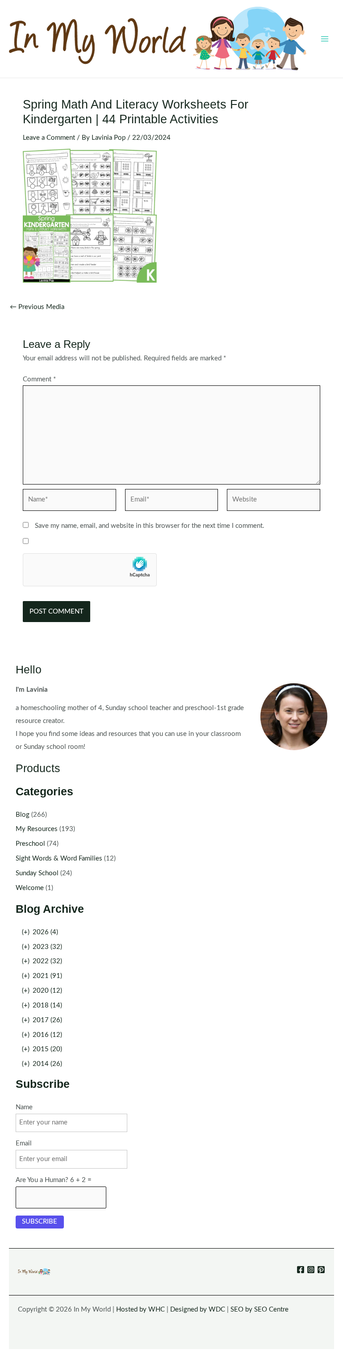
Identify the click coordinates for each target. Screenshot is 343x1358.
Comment (39, 379)
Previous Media (37, 307)
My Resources (37, 829)
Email (24, 1143)
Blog (22, 814)
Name (24, 1107)
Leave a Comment (49, 137)
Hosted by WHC (140, 1309)
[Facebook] (301, 1270)
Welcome (30, 888)
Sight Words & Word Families (59, 858)
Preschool (30, 843)
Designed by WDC (197, 1309)
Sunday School (37, 873)
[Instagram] (311, 1270)
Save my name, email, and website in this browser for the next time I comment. (149, 525)
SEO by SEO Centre (259, 1309)
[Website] (273, 501)
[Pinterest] (321, 1270)
